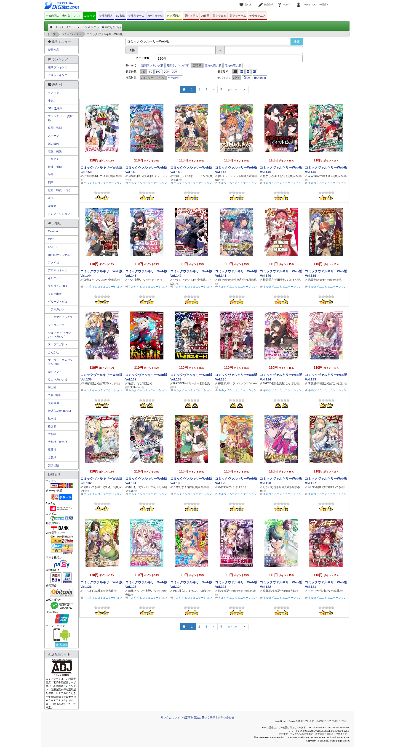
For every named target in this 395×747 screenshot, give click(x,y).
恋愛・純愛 (55, 151)
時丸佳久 (178, 590)
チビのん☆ (152, 487)
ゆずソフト (55, 371)
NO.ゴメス (101, 176)
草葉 (98, 590)
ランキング (89, 27)
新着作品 (53, 49)
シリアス (53, 159)
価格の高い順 (233, 65)
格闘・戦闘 (55, 127)
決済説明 (61, 645)
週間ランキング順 (152, 65)
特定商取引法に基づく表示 (198, 717)
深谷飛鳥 (313, 176)
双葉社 (52, 449)
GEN (311, 487)
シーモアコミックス (60, 317)
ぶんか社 (53, 352)
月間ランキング (57, 75)
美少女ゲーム (238, 15)
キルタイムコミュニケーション (103, 183)
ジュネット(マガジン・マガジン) (59, 334)
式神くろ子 (180, 176)
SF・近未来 (55, 108)
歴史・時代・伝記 (59, 190)
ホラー (52, 198)
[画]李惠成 (249, 590)
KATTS (52, 247)
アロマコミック (57, 270)
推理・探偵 (55, 167)
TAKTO (267, 383)
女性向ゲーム (136, 15)
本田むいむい (106, 487)
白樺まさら (326, 176)
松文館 (52, 426)
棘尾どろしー (136, 590)
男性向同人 (191, 15)
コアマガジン (56, 309)
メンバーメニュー (66, 27)
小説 (50, 100)
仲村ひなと (326, 590)
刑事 (50, 182)
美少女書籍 (219, 15)
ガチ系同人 (174, 15)
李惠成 (312, 383)
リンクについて (170, 717)
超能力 (52, 206)
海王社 (52, 387)
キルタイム (55, 278)
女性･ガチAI (155, 15)
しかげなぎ (270, 487)
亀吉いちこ (135, 383)
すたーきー (193, 383)
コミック (89, 15)
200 (166, 71)
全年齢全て (174, 77)
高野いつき (141, 279)
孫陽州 (132, 176)
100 (158, 71)
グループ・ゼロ (57, 301)
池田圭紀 (280, 279)
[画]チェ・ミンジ (198, 176)
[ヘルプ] (280, 1)
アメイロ (53, 262)
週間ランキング (57, 67)
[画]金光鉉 (115, 176)
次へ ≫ (232, 89)
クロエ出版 (55, 294)
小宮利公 (88, 176)
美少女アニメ (257, 15)
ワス (100, 279)
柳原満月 (251, 279)
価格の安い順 (213, 65)
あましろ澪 (270, 176)
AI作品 (205, 15)
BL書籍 (120, 15)
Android (261, 77)
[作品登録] (261, 1)
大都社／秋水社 (57, 441)
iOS (248, 77)
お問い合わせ (226, 717)
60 (150, 71)
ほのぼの (53, 143)
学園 (50, 174)
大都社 (52, 434)
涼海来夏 (223, 590)
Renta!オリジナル (59, 254)
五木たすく (180, 487)
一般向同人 (52, 15)
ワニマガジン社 (57, 379)
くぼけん (282, 176)
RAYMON (135, 387)
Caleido (53, 231)
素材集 (66, 15)
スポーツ (53, 135)
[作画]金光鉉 (225, 279)
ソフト (77, 15)
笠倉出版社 (55, 395)
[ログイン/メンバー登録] (299, 1)
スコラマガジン (57, 344)
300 (174, 71)
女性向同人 (106, 15)
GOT (51, 239)
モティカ (154, 279)
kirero (253, 383)
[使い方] (242, 1)
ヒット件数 (142, 58)
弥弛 (322, 279)
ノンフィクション (59, 213)
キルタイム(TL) (57, 286)
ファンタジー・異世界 (60, 118)
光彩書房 (53, 403)
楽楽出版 (53, 465)
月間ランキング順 (178, 65)
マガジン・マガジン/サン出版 (60, 362)
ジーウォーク (56, 325)
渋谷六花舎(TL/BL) (59, 410)
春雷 (190, 487)
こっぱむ (290, 383)
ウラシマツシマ (182, 279)
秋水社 (52, 418)
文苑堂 (52, 457)
